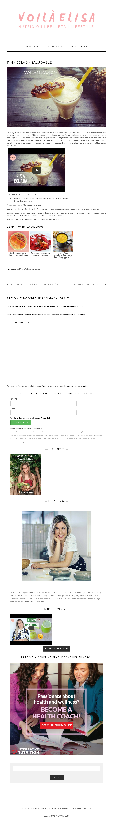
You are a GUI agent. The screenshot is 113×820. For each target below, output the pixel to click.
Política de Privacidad (61, 808)
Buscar (57, 777)
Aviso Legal (45, 808)
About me (38, 47)
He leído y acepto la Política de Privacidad (31, 418)
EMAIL (13, 408)
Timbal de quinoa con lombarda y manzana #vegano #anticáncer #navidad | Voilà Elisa (49, 306)
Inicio (28, 47)
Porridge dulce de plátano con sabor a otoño (34, 284)
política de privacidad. (29, 442)
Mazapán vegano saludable (88, 284)
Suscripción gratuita (82, 808)
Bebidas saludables (23, 269)
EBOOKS (72, 47)
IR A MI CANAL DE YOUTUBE (56, 648)
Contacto (83, 47)
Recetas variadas (56, 47)
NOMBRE (14, 399)
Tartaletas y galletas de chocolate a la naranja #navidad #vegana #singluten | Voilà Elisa (50, 314)
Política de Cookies (30, 808)
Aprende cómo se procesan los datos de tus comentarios (65, 386)
